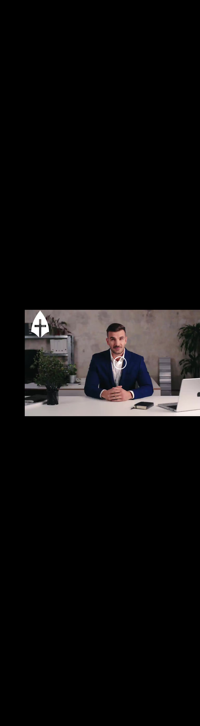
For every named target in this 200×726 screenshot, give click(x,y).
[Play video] (120, 362)
